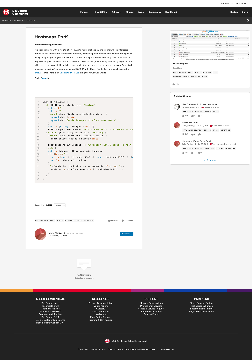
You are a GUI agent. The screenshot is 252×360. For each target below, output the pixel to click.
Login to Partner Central (201, 311)
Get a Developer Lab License (50, 320)
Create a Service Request (151, 308)
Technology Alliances (202, 306)
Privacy (102, 349)
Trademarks (83, 349)
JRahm (185, 107)
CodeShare (30, 20)
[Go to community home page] (15, 12)
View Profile (126, 234)
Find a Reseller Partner (201, 303)
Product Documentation (101, 303)
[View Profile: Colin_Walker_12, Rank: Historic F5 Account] (40, 234)
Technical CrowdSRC (50, 311)
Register (234, 12)
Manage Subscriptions (151, 303)
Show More (211, 160)
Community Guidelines (50, 314)
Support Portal (151, 314)
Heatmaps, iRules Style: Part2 (196, 141)
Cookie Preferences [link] (166, 349)
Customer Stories (101, 311)
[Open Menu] (248, 20)
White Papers (101, 306)
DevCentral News (50, 303)
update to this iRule (69, 72)
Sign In (245, 12)
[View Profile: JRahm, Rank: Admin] (177, 107)
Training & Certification (101, 320)
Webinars (101, 314)
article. (38, 72)
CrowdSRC (18, 20)
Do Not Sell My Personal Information (140, 349)
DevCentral (6, 20)
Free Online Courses (100, 317)
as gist (45, 78)
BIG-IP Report (180, 64)
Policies (94, 349)
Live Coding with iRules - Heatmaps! (199, 104)
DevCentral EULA (50, 317)
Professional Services (151, 306)
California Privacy (115, 349)
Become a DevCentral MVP (50, 322)
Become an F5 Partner (201, 308)
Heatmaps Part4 (190, 123)
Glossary (100, 308)
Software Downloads (151, 311)
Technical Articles (50, 308)
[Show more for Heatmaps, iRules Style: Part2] (234, 148)
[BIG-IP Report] (210, 45)
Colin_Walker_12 (57, 233)
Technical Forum (50, 306)
